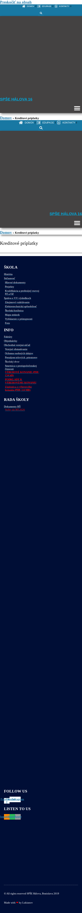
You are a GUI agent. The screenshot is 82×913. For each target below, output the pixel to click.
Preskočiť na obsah (16, 2)
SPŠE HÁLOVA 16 (16, 99)
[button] (41, 13)
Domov (6, 118)
